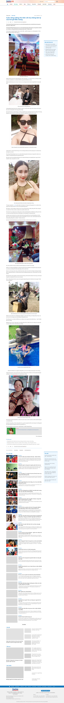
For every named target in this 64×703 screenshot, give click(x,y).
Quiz (54, 4)
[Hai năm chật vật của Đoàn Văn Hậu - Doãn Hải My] (11, 459)
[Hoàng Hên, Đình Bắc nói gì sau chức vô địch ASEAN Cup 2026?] (11, 610)
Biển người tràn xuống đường (24, 591)
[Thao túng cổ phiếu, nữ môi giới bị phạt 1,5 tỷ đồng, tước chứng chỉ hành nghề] (28, 642)
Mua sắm (34, 4)
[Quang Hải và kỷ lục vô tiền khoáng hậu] (11, 551)
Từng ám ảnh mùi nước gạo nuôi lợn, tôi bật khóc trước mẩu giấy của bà (36, 655)
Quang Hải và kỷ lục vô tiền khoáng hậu (27, 549)
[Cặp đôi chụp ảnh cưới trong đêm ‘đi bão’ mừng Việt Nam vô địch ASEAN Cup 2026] (11, 501)
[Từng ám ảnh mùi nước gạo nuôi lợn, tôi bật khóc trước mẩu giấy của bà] (28, 656)
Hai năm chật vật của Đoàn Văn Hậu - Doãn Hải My (29, 456)
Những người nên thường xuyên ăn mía (14, 679)
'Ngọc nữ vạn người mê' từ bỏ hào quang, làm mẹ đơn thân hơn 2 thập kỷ (50, 468)
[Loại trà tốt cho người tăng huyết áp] (28, 674)
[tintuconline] (7, 4)
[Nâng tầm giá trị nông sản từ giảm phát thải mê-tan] (11, 467)
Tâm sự (28, 4)
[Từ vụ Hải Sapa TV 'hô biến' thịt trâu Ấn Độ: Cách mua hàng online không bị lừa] (11, 475)
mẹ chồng (15, 205)
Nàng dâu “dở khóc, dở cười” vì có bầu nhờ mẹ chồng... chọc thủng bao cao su (21, 442)
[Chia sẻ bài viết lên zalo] (9, 22)
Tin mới (46, 453)
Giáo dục (50, 4)
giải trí (47, 50)
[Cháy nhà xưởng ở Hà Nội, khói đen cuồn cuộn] (28, 630)
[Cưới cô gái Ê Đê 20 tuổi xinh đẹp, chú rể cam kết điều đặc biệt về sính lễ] (11, 484)
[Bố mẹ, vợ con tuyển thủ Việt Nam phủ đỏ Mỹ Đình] (11, 577)
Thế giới (39, 4)
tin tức (51, 44)
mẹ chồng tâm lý (28, 450)
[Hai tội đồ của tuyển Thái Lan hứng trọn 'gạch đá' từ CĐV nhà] (11, 602)
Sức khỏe (44, 4)
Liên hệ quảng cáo (45, 690)
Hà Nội (34, 694)
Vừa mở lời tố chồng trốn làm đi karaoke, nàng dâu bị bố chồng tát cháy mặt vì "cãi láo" (23, 444)
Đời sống (16, 4)
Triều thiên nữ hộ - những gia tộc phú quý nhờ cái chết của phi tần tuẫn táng (50, 472)
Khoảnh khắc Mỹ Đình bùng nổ (25, 616)
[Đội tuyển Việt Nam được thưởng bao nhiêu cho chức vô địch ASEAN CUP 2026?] (11, 585)
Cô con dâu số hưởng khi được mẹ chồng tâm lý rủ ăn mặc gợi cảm (27, 429)
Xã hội (11, 4)
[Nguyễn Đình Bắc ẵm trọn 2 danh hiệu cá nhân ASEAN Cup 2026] (11, 568)
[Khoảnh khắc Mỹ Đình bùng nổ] (11, 619)
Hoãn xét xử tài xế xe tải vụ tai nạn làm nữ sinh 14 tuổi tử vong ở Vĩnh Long (51, 459)
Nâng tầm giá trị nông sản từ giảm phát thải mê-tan (29, 465)
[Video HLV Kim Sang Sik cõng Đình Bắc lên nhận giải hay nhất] (11, 560)
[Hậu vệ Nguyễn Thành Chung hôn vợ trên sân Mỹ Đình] (11, 543)
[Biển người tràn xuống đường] (11, 593)
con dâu (28, 78)
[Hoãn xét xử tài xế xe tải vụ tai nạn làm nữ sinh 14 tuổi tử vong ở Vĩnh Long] (15, 634)
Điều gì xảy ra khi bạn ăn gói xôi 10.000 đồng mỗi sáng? (36, 668)
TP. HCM (47, 694)
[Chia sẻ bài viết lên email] (10, 22)
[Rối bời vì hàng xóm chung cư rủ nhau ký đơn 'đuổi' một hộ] (15, 653)
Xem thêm (24, 624)
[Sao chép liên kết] (12, 22)
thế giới (51, 51)
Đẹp (25, 4)
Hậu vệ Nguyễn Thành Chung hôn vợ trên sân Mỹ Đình (30, 541)
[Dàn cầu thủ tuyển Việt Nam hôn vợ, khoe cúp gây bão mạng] (11, 526)
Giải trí (20, 4)
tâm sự (50, 55)
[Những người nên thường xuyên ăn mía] (15, 672)
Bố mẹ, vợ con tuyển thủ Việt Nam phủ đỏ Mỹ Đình (29, 574)
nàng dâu (21, 450)
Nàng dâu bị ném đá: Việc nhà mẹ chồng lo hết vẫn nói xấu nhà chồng (20, 441)
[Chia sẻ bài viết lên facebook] (7, 22)
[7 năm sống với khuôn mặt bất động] (28, 680)
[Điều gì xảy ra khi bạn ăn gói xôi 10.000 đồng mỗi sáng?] (28, 669)
